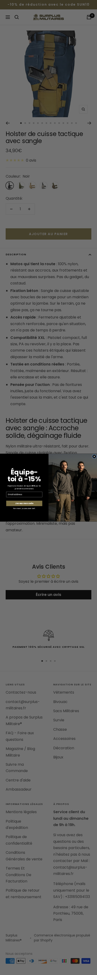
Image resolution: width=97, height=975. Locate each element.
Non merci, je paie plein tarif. (24, 508)
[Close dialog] (94, 456)
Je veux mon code (24, 503)
